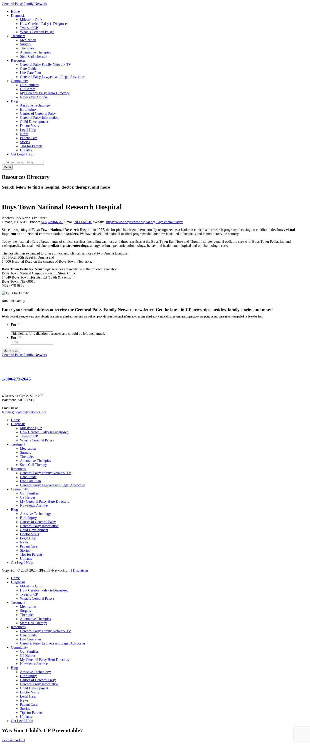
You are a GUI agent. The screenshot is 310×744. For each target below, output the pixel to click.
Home (15, 11)
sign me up (11, 350)
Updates (26, 150)
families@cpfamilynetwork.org (24, 412)
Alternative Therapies (35, 52)
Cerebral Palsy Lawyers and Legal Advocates (52, 77)
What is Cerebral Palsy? (37, 32)
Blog (14, 101)
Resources (18, 60)
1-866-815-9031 (13, 740)
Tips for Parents (31, 146)
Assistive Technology (35, 105)
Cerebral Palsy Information (39, 117)
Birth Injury (28, 109)
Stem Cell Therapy (33, 56)
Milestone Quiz (31, 20)
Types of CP (29, 28)
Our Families (29, 85)
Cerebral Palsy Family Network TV (45, 64)
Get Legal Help (22, 154)
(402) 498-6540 (52, 222)
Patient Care (28, 138)
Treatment (18, 36)
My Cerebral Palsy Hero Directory (44, 93)
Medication (28, 40)
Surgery (25, 44)
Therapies (27, 48)
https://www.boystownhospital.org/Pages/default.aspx (144, 222)
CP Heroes (27, 89)
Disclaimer (80, 570)
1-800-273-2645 (16, 379)
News (24, 134)
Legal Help (28, 130)
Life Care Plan (30, 73)
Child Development (34, 122)
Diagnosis (18, 15)
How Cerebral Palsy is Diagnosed (44, 24)
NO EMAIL (83, 222)
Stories (25, 142)
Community (19, 81)
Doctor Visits (29, 126)
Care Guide (28, 68)
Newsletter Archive (34, 97)
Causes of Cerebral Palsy (38, 113)
